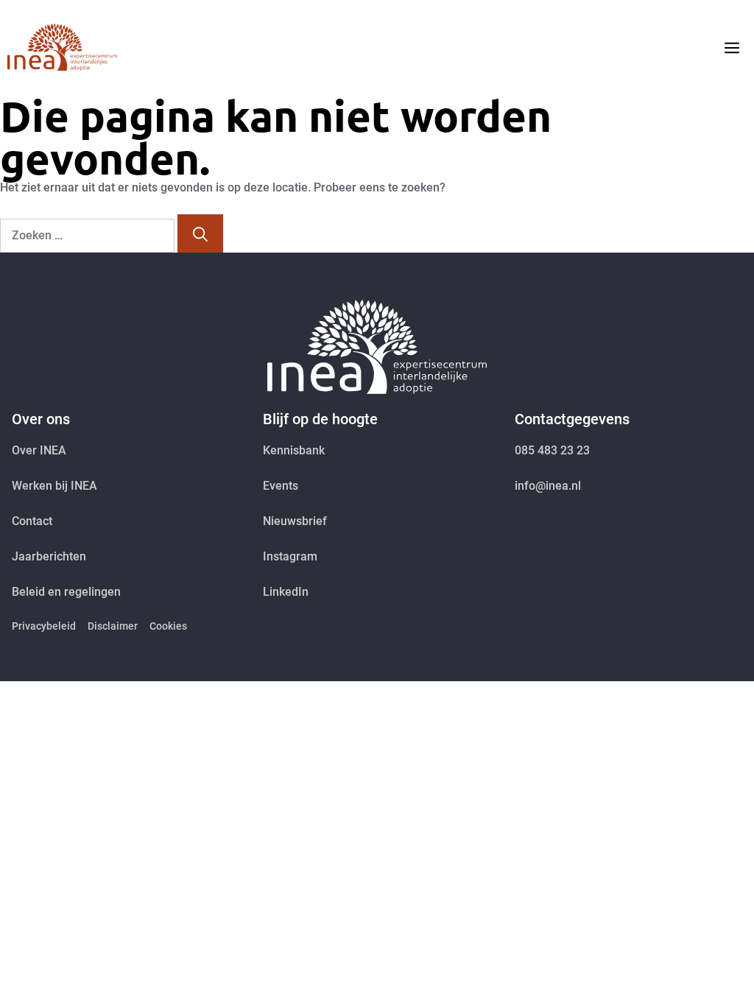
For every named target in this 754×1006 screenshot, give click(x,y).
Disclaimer (113, 626)
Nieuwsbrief (295, 521)
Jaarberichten (49, 556)
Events (280, 486)
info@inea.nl (548, 486)
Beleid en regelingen (66, 592)
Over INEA (39, 450)
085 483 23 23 (552, 450)
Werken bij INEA (54, 486)
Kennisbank (294, 450)
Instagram (290, 556)
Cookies (168, 626)
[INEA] (62, 47)
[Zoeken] (200, 233)
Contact (32, 521)
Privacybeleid (44, 626)
